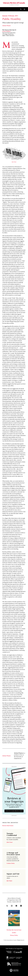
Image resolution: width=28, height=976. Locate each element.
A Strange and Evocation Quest (13, 854)
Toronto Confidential (12, 834)
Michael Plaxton (6, 25)
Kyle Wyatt (9, 881)
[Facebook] (16, 906)
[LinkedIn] (21, 906)
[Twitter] (7, 906)
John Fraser (10, 842)
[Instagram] (12, 906)
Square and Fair (13, 874)
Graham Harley (11, 863)
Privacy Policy (14, 935)
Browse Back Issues (7, 825)
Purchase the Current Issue (14, 930)
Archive (14, 932)
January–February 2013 (10, 16)
